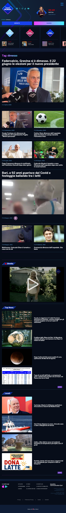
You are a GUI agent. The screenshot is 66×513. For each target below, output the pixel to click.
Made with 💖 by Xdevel (33, 509)
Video (28, 484)
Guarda (49, 23)
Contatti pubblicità (42, 486)
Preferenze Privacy (29, 499)
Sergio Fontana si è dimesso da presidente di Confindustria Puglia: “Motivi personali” (15, 135)
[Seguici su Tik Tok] (25, 9)
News (20, 488)
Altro (59, 472)
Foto (28, 486)
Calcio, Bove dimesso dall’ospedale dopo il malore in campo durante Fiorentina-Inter (47, 135)
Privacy (19, 499)
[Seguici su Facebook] (17, 9)
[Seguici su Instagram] (22, 9)
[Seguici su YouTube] (28, 9)
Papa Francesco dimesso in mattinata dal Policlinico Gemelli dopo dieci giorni (16, 164)
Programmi (22, 486)
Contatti (47, 499)
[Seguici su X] (19, 9)
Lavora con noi (31, 488)
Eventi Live (40, 484)
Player (21, 484)
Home (3, 19)
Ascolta (17, 23)
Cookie (39, 499)
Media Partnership (42, 488)
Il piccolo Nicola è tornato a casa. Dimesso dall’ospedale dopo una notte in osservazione (48, 165)
